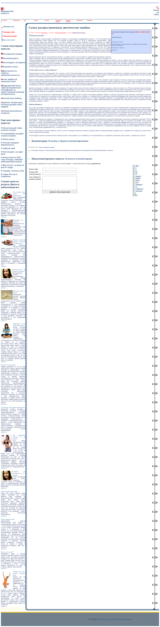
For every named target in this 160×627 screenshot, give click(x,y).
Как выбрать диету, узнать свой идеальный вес (19, 193)
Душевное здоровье (68, 21)
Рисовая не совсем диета (8, 365)
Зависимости (79, 20)
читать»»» (4, 217)
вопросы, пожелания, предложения (115, 619)
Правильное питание (10, 36)
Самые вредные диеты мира (9, 491)
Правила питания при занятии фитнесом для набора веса (19, 241)
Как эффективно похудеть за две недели (19, 437)
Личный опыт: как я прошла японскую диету (19, 573)
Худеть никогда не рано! (8, 519)
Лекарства (89, 20)
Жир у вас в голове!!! (7, 552)
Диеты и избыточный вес (9, 40)
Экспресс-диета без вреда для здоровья (19, 270)
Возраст (36, 20)
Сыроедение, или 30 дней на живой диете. (13, 407)
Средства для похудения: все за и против (19, 473)
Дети (25, 20)
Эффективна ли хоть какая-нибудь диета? (19, 324)
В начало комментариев (78, 158)
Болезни (47, 20)
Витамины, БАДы (9, 32)
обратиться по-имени (49, 147)
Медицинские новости (7, 12)
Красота (5, 20)
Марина (41, 147)
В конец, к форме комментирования (68, 141)
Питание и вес (16, 20)
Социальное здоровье (58, 21)
